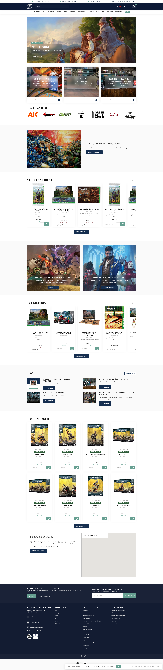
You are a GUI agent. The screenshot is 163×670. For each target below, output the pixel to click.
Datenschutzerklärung (88, 615)
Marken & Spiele (94, 12)
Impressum (85, 610)
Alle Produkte (114, 624)
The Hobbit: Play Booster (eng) (38, 210)
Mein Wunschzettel (115, 618)
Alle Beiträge (129, 373)
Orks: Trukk (67, 505)
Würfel (72, 12)
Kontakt (110, 12)
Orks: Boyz (123, 454)
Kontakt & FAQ (86, 624)
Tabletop (51, 12)
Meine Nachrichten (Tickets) (118, 615)
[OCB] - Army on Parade (54, 393)
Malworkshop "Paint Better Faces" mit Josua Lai (117, 394)
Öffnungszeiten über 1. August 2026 (115, 379)
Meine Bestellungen (115, 613)
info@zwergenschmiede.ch (36, 627)
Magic (59, 12)
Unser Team (86, 637)
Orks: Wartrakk (123, 505)
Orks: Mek (95, 505)
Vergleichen (34, 224)
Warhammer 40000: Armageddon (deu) (63, 333)
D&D (65, 12)
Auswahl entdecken (94, 152)
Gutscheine (118, 12)
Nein (124, 666)
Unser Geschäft (45, 596)
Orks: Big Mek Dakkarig (95, 454)
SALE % (127, 12)
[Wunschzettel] (128, 6)
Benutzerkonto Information (118, 610)
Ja (118, 666)
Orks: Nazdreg (39, 454)
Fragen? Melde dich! (38, 550)
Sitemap (85, 626)
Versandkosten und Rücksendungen (92, 621)
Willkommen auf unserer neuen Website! (58, 380)
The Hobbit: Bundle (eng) (89, 209)
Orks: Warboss (67, 454)
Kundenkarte (86, 634)
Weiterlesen (49, 388)
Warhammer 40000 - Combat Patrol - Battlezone (89, 334)
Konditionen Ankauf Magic (89, 643)
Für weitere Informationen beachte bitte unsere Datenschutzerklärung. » (144, 666)
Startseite (36, 12)
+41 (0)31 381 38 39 (34, 622)
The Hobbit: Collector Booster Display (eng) (114, 333)
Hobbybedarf (82, 12)
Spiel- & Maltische (87, 629)
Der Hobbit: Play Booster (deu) (114, 210)
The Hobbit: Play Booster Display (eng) (64, 210)
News (103, 12)
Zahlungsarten (86, 618)
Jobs (84, 640)
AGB (84, 613)
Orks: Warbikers (39, 505)
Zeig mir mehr (80, 232)
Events (84, 632)
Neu (44, 12)
